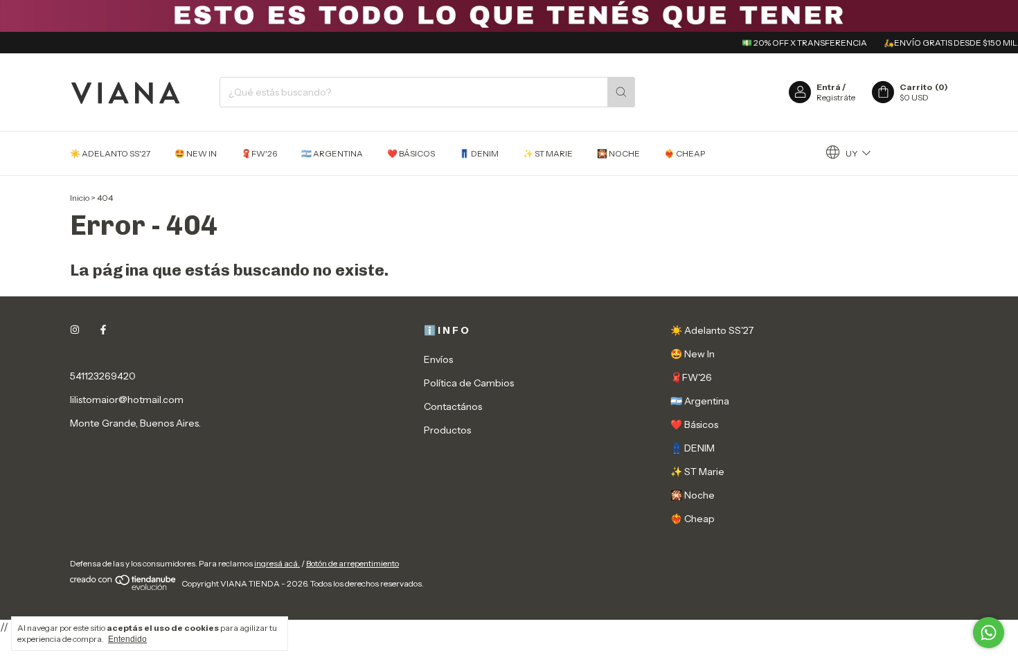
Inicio (79, 198)
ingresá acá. (277, 563)
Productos (447, 430)
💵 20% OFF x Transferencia (796, 42)
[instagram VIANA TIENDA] (75, 330)
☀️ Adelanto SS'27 (110, 153)
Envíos (438, 359)
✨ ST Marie (548, 153)
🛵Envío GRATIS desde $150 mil (943, 42)
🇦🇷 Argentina (332, 153)
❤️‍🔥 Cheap (684, 153)
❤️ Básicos (411, 153)
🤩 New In (196, 153)
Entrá (828, 87)
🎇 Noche (618, 153)
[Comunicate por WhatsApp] (988, 632)
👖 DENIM (479, 153)
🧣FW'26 (259, 153)
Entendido (127, 639)
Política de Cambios (469, 383)
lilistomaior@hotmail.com (127, 399)
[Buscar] (621, 92)
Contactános (453, 406)
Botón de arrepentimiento (352, 563)
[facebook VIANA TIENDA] (103, 330)
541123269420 (103, 376)
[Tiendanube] (123, 587)
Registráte (835, 97)
